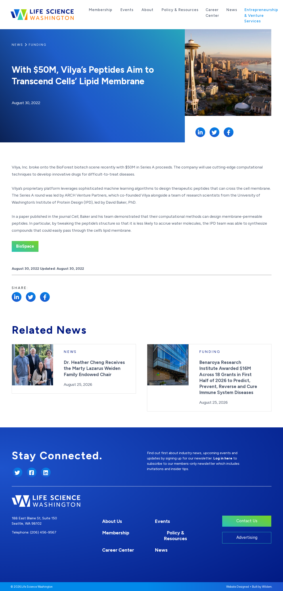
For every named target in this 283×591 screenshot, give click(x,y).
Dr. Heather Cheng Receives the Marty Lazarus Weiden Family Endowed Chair (94, 368)
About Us (112, 521)
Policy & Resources (180, 10)
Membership (100, 10)
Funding (37, 45)
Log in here (222, 458)
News (231, 10)
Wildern (267, 586)
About (147, 10)
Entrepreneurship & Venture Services (261, 15)
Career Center (212, 13)
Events (127, 10)
